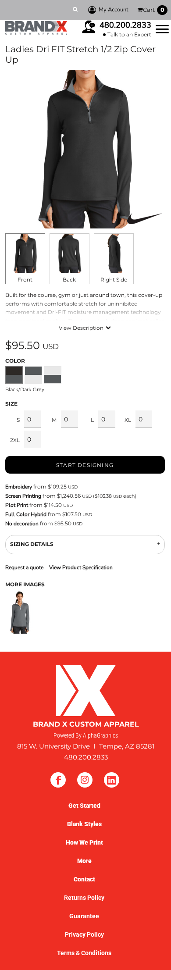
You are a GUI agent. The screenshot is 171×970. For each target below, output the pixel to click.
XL (128, 420)
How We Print (84, 842)
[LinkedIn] (111, 780)
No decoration (22, 523)
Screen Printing (23, 495)
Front (25, 279)
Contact (84, 879)
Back (69, 279)
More (84, 860)
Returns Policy (84, 897)
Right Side (113, 279)
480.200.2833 (125, 25)
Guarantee (84, 916)
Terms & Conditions (84, 952)
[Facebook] (58, 780)
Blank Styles (84, 823)
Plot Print (16, 505)
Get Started (84, 805)
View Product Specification (81, 567)
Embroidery (18, 486)
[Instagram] (85, 780)
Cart (153, 9)
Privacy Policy (84, 934)
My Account (113, 10)
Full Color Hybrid (25, 514)
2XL (15, 440)
